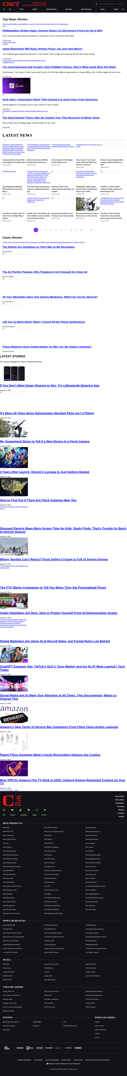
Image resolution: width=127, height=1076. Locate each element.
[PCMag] (29, 1048)
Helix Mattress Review (92, 933)
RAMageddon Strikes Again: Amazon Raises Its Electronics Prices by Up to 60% (52, 30)
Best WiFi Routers (91, 909)
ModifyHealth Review (92, 944)
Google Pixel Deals (8, 972)
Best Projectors (7, 847)
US (4, 815)
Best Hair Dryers (90, 905)
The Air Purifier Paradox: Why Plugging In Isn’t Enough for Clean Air (45, 272)
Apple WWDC (37, 1022)
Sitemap (121, 810)
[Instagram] (4, 810)
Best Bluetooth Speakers (51, 847)
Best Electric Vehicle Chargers (12, 866)
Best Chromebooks (50, 851)
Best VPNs (6, 827)
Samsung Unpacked (9, 1026)
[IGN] (78, 1048)
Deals (116, 9)
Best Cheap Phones (91, 835)
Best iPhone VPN (8, 831)
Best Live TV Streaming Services (54, 831)
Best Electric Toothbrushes (52, 905)
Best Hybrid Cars (91, 866)
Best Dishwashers (49, 882)
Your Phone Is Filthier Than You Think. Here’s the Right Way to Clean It (14, 216)
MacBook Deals (7, 976)
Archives (121, 813)
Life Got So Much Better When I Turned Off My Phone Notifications (44, 321)
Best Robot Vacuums (50, 878)
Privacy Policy (66, 1060)
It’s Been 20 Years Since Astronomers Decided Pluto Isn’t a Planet (63, 189)
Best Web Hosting (49, 859)
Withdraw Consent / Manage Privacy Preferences (64, 1063)
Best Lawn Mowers (91, 882)
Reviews (69, 9)
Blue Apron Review (91, 940)
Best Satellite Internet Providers (53, 913)
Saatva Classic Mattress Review (12, 933)
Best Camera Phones (9, 839)
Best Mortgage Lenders (10, 890)
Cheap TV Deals (90, 972)
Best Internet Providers (9, 909)
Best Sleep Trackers (9, 898)
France (12, 815)
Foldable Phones (8, 62)
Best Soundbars (90, 843)
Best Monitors (90, 851)
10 (81, 230)
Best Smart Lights (8, 878)
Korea (44, 815)
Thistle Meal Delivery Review (11, 944)
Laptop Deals (48, 976)
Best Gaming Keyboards (93, 859)
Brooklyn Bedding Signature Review (96, 937)
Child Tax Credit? (91, 1007)
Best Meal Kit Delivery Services (95, 898)
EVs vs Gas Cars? (49, 1007)
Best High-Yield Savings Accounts (95, 886)
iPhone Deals (7, 968)
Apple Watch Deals (49, 979)
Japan (34, 815)
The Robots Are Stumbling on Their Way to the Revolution (38, 247)
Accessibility (38, 1060)
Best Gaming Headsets (10, 862)
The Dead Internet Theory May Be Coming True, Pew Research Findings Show (51, 117)
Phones (5, 44)
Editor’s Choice (99, 1026)
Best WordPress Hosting (10, 859)
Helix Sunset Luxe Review (10, 940)
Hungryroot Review (50, 944)
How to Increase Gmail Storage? (12, 1007)
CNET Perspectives (100, 1029)
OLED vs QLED (90, 1003)
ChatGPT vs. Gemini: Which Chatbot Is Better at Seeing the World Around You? (111, 189)
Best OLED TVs (49, 843)
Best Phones (48, 835)
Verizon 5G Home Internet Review (54, 948)
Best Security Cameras (92, 870)
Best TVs (5, 843)
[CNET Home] (12, 801)
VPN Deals (6, 964)
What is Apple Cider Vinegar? (94, 991)
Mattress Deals (7, 979)
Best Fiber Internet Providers (11, 913)
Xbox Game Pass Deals (93, 976)
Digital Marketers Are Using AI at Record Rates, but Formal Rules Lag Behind (55, 641)
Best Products (86, 9)
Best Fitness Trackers (50, 901)
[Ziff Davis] (6, 1048)
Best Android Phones (92, 839)
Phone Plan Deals (91, 968)
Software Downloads (24, 1060)
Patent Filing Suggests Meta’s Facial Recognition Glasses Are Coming (50, 754)
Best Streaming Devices (93, 831)
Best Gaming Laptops (9, 851)
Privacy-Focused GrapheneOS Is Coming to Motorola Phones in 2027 (112, 162)
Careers (121, 816)
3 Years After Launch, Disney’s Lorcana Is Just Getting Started (44, 472)
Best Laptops (89, 847)
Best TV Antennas (8, 835)
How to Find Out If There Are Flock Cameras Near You (38, 500)
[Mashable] (49, 1048)
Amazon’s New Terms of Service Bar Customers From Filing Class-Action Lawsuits (59, 727)
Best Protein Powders (9, 901)
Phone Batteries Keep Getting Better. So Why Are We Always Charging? (47, 346)
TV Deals (47, 972)
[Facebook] (29, 810)
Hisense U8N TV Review (51, 952)
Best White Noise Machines (52, 898)
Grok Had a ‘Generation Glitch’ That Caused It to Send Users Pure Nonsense (50, 99)
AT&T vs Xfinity (48, 1003)
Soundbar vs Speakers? (51, 999)
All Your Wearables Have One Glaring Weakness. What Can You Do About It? (50, 296)
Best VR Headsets (49, 862)
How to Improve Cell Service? (11, 995)
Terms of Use (78, 1060)
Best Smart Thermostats (51, 874)
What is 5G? (48, 995)
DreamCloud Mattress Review (53, 933)
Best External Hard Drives (10, 855)
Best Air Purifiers (90, 878)
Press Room (119, 800)
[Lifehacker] (39, 1048)
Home (35, 9)
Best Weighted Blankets (93, 894)
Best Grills (47, 886)
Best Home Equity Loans (51, 890)
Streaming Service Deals (51, 964)
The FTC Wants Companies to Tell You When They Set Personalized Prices (53, 587)
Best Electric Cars (49, 866)
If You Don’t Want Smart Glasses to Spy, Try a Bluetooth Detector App (38, 189)
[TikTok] (20, 810)
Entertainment (51, 9)
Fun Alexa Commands (92, 999)
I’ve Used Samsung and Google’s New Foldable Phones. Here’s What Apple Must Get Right (59, 67)
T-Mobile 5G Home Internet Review (96, 948)
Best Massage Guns (9, 905)
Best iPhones (48, 839)
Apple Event (6, 1029)
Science (97, 1033)
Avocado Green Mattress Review (54, 937)
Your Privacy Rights (52, 1060)
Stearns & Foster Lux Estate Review (13, 937)
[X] (37, 810)
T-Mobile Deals (48, 968)
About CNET (119, 796)
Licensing (120, 806)
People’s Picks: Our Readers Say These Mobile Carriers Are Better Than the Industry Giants (38, 216)
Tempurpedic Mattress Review (94, 929)
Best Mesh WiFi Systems (51, 909)
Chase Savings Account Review (12, 948)
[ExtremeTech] (68, 1048)
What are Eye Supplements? (94, 995)
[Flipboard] (45, 810)
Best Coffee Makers (9, 882)
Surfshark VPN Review (51, 925)
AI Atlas (97, 1022)
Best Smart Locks (91, 874)
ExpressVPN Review (9, 925)
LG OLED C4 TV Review (10, 952)
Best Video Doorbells (9, 874)
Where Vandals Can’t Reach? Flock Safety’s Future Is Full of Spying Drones (54, 559)
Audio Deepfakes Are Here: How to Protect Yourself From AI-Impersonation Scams (58, 613)
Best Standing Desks (92, 901)
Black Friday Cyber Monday (11, 1022)
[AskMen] (58, 1048)
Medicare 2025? (8, 999)
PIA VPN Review (8, 929)
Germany (24, 815)
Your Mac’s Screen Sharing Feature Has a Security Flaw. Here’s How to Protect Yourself (111, 216)
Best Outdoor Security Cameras (12, 886)
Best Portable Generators (93, 862)
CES (64, 1022)
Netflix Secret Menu (9, 1011)
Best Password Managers (93, 855)
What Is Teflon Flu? (8, 991)
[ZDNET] (20, 1048)
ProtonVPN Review (50, 929)
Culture (97, 1037)
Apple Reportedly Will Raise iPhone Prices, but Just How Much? (43, 48)
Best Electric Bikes (8, 870)
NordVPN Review (91, 925)
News (103, 9)
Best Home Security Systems (52, 870)
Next (91, 230)
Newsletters (120, 803)
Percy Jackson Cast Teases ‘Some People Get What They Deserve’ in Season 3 (86, 162)
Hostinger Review (49, 940)
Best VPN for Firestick (50, 827)
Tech (21, 9)
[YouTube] (12, 810)
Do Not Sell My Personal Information (98, 1060)
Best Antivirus (48, 855)
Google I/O (36, 1026)
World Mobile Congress (70, 1026)
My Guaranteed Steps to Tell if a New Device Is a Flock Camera (44, 441)
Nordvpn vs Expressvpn (10, 1003)
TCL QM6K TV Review (92, 952)
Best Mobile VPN (90, 827)
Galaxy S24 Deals (91, 964)
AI (9, 9)
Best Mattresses (7, 894)
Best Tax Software (91, 890)
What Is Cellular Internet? (51, 991)
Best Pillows (47, 894)
